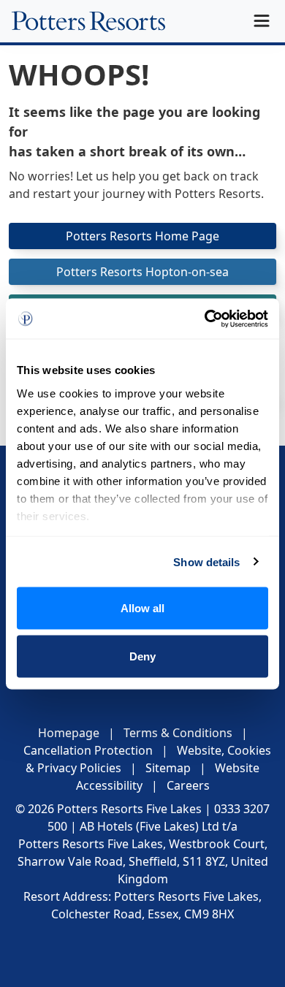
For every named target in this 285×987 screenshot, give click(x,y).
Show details (206, 561)
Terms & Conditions (177, 733)
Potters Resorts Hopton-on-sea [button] (142, 272)
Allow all (142, 608)
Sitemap (168, 768)
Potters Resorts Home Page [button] (142, 236)
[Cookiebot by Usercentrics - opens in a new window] (205, 318)
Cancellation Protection (88, 750)
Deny (142, 655)
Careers (188, 785)
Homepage (68, 733)
